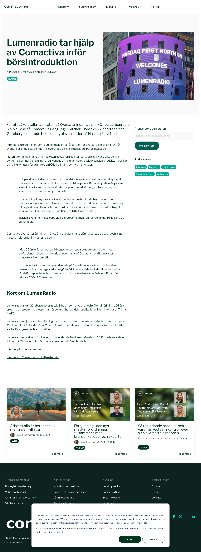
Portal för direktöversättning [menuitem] (20, 497)
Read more (57, 453)
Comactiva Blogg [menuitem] (112, 492)
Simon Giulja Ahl (48, 71)
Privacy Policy (142, 522)
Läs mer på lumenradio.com (24, 349)
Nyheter (12, 78)
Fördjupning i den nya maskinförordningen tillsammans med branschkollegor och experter (98, 431)
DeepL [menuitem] (155, 492)
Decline (153, 539)
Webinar (162, 174)
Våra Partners (160, 479)
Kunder (154, 167)
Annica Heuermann (24, 434)
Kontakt (156, 6)
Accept (130, 539)
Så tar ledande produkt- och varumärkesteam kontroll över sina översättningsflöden (163, 429)
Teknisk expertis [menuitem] (13, 503)
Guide (141, 167)
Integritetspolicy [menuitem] (12, 538)
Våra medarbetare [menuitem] (64, 497)
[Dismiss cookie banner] (164, 510)
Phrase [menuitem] (156, 486)
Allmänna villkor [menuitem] (29, 538)
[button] (194, 6)
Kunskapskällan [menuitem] (112, 486)
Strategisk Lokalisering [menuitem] (17, 486)
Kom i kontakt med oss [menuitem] (66, 486)
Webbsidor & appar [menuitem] (15, 492)
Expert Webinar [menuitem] (112, 497)
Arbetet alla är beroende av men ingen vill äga (32, 428)
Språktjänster (144, 174)
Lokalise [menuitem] (156, 497)
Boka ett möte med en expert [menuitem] (70, 492)
